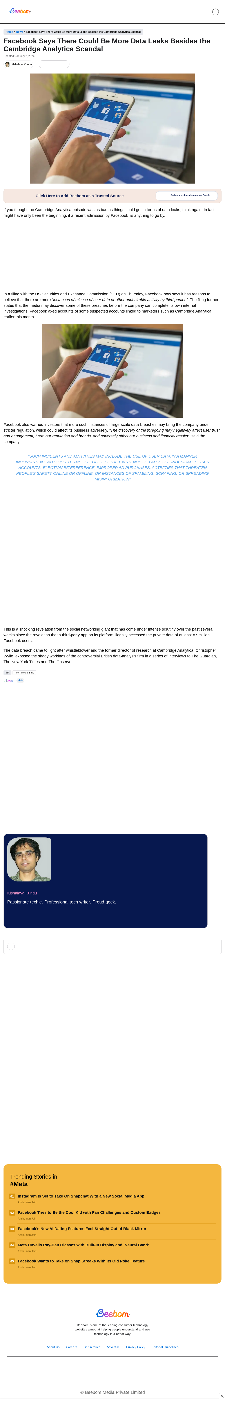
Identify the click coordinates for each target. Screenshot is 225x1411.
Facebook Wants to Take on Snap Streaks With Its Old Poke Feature (81, 1261)
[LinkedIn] (43, 64)
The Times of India (24, 672)
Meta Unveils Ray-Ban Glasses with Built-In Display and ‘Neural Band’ (83, 1245)
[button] (205, 12)
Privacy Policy (135, 1347)
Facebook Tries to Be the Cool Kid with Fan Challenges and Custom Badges (89, 1212)
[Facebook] (50, 64)
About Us (53, 1347)
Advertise (113, 1347)
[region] (112, 1405)
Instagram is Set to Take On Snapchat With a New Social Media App (81, 1196)
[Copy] (64, 64)
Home (9, 31)
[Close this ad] (222, 1396)
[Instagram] (98, 1368)
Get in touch (91, 1347)
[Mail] (127, 1368)
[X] (57, 64)
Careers (71, 1347)
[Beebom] (20, 13)
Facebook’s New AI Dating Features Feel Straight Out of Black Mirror (82, 1229)
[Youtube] (108, 1368)
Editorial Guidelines (165, 1347)
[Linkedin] (117, 1368)
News (19, 31)
